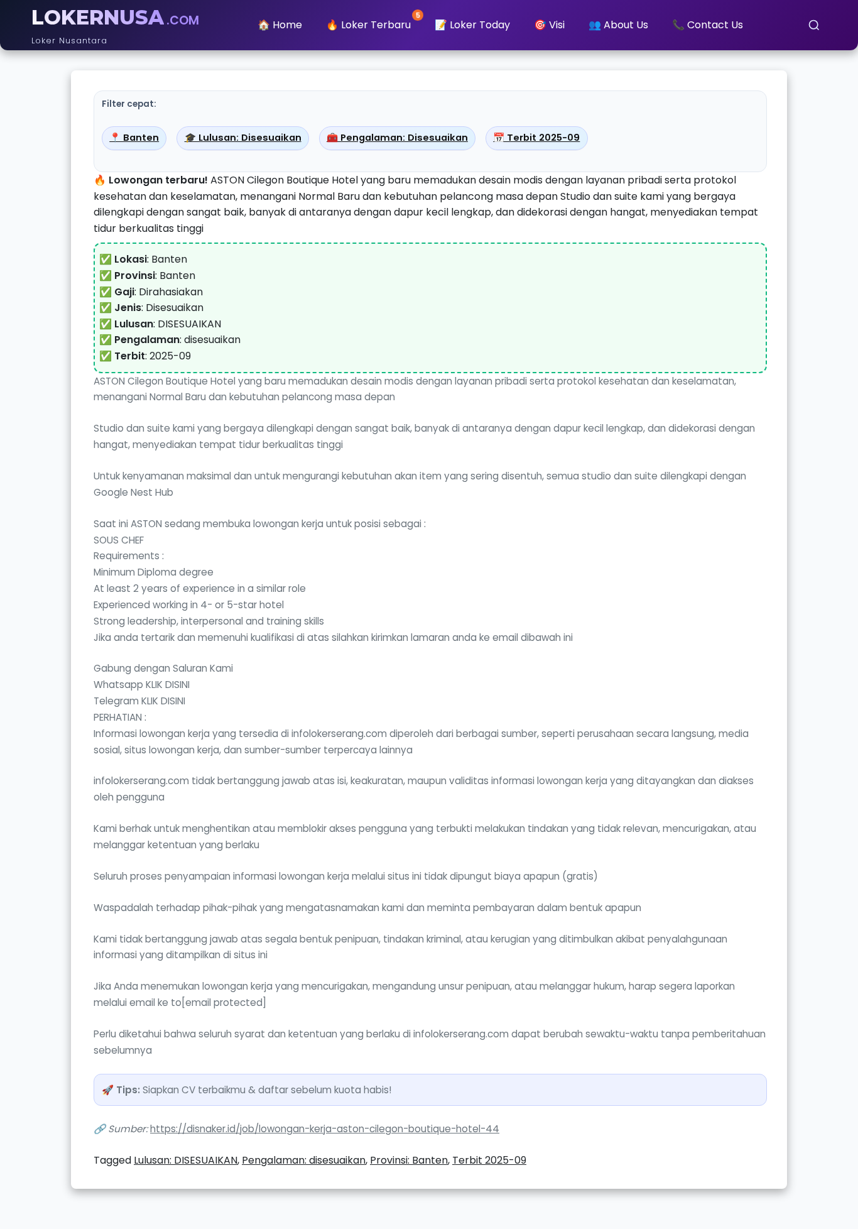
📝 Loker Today (472, 25)
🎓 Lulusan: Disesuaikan (243, 137)
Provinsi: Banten (409, 1160)
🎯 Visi (549, 25)
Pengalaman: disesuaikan (304, 1160)
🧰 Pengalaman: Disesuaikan (397, 137)
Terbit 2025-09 (489, 1160)
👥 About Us (618, 25)
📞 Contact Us (707, 25)
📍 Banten (134, 137)
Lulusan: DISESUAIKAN (185, 1160)
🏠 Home (280, 25)
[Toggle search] (814, 25)
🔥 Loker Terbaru (373, 22)
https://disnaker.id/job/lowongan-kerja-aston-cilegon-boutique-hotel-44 (324, 1128)
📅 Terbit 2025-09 (536, 137)
